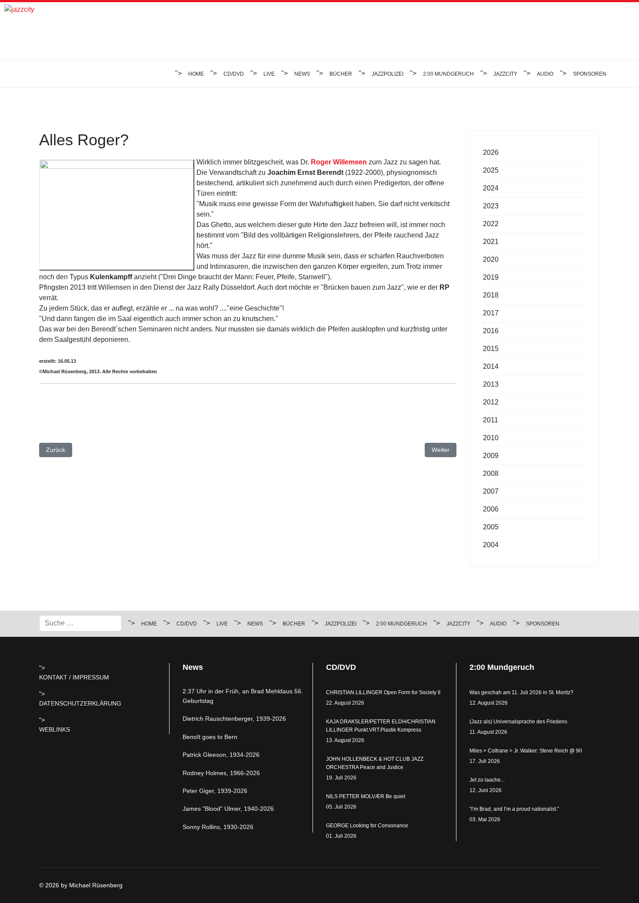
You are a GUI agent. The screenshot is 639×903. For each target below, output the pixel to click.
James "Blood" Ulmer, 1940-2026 (228, 808)
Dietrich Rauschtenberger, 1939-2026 (234, 718)
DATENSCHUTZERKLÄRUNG (80, 703)
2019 (491, 277)
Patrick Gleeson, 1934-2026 (221, 754)
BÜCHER (340, 74)
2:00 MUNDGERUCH (448, 74)
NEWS (302, 74)
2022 (491, 223)
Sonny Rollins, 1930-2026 (218, 826)
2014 (491, 366)
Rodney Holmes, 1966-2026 (221, 772)
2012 (491, 402)
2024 (491, 188)
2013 (491, 384)
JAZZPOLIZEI (387, 74)
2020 (491, 259)
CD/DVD (233, 74)
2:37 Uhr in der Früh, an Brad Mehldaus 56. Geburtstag (243, 696)
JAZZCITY (505, 74)
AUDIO (545, 74)
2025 (491, 170)
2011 (490, 420)
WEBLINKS (54, 729)
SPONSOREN (589, 74)
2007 (491, 491)
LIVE (269, 74)
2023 (491, 206)
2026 (491, 152)
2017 (491, 313)
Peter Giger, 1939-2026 (215, 790)
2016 (491, 330)
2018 (491, 295)
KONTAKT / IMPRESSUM (74, 677)
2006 (491, 509)
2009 (491, 455)
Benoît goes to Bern (210, 736)
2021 (491, 241)
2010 (491, 437)
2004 (491, 544)
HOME (196, 74)
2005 (491, 527)
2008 (491, 473)
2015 (491, 348)
